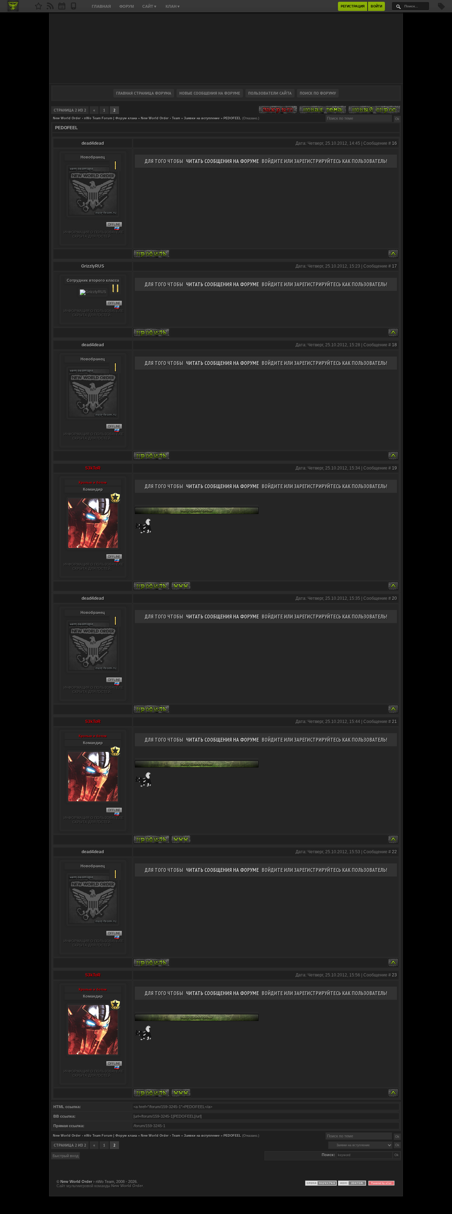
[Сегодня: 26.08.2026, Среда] (61, 8)
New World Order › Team (160, 118)
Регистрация (352, 6)
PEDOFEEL (232, 118)
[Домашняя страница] (181, 585)
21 (394, 721)
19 (394, 468)
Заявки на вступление (202, 118)
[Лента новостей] (50, 8)
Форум (126, 6)
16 (394, 143)
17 (394, 266)
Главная (101, 6)
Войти (376, 6)
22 (394, 851)
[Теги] (441, 8)
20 (394, 598)
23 (394, 975)
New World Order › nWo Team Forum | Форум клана (95, 118)
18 (394, 344)
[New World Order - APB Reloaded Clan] (38, 8)
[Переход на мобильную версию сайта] (73, 8)
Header (226, 48)
